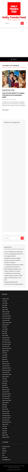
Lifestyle (4, 451)
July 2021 (4, 426)
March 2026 (5, 309)
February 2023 (5, 389)
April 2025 (4, 333)
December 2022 (6, 394)
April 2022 (4, 407)
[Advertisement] (14, 42)
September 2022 (6, 400)
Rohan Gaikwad (5, 99)
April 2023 (4, 385)
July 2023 (4, 379)
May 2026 (4, 305)
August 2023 (5, 376)
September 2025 (6, 322)
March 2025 (5, 335)
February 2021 (5, 437)
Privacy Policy (16, 467)
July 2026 (4, 301)
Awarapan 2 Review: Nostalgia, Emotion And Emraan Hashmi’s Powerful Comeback (12, 260)
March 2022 (5, 409)
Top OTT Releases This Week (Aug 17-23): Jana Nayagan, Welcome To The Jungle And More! (13, 254)
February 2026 (5, 311)
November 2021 (6, 417)
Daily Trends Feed (14, 17)
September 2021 (6, 422)
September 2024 (6, 348)
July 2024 (4, 353)
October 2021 (5, 420)
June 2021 (4, 428)
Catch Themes (17, 469)
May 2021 (4, 430)
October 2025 (5, 320)
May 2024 (4, 357)
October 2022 (5, 398)
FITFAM (4, 448)
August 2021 (5, 424)
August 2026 (5, 298)
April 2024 (4, 359)
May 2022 (4, 405)
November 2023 (6, 370)
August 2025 (5, 324)
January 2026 (5, 314)
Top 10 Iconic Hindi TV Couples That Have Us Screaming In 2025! (13, 95)
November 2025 (6, 318)
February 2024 (6, 363)
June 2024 (5, 355)
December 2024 (6, 342)
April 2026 (4, 307)
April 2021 (4, 433)
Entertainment (6, 90)
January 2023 (5, 392)
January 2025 (5, 340)
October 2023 (5, 372)
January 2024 (5, 366)
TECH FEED (4, 457)
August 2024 (5, 350)
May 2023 (4, 383)
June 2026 (4, 303)
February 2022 (5, 411)
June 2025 (5, 329)
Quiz (3, 455)
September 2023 (6, 374)
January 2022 (5, 413)
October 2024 (5, 346)
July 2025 (4, 327)
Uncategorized (6, 459)
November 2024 (6, 344)
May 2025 (4, 331)
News (13, 90)
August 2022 (5, 402)
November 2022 (6, 396)
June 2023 (4, 381)
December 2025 (6, 316)
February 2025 (6, 337)
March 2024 (5, 361)
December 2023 (6, 368)
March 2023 (5, 387)
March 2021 (5, 435)
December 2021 (6, 415)
